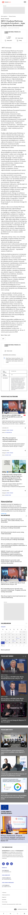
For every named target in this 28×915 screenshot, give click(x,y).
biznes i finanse (4, 675)
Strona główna (4, 16)
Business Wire (8, 455)
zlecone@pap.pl (5, 870)
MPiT (3, 338)
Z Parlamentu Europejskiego (6, 812)
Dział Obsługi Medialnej (8, 882)
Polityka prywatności (6, 894)
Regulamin (4, 897)
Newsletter (4, 899)
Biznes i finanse (12, 16)
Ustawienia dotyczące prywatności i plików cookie (11, 904)
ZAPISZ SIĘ (3, 513)
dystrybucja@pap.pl (6, 877)
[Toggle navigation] (25, 2)
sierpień (3, 627)
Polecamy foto (7, 730)
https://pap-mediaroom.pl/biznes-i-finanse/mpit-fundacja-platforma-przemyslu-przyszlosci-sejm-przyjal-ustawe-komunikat (14, 360)
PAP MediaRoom (8, 432)
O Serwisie (4, 892)
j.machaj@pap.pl (5, 885)
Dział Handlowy (6, 875)
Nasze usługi (4, 901)
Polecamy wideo (7, 656)
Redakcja (4, 867)
